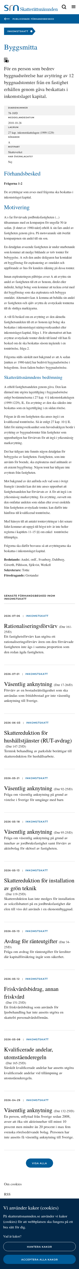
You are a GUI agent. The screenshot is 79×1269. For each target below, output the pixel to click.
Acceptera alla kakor (39, 1259)
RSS (7, 1194)
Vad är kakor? (12, 1236)
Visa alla (39, 1163)
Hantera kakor (39, 1246)
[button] (64, 7)
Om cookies (13, 1183)
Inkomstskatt (37, 615)
